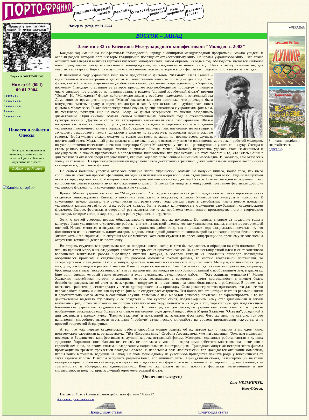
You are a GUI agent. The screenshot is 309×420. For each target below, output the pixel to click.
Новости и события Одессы (29, 132)
